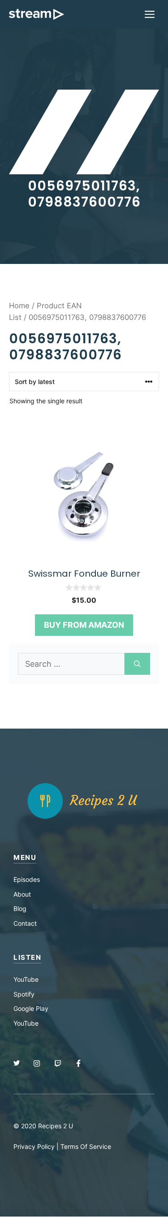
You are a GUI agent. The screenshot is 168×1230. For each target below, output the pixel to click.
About (22, 894)
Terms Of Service (85, 1146)
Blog (19, 908)
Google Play (30, 1008)
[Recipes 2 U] (36, 14)
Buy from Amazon (84, 625)
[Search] (137, 664)
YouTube (26, 979)
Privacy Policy (34, 1146)
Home (19, 305)
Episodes (26, 879)
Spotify (23, 994)
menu (24, 857)
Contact (25, 923)
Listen (27, 957)
